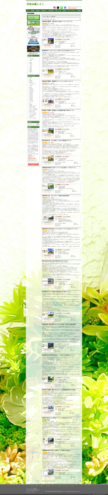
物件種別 (30, 77)
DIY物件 (30, 104)
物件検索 (37, 10)
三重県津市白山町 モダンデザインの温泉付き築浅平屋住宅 (55, 195)
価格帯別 (30, 87)
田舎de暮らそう (35, 4)
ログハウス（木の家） (33, 113)
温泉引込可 (31, 116)
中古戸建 (30, 85)
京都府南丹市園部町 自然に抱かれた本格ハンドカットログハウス (57, 21)
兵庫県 (30, 63)
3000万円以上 (31, 91)
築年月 (54, 19)
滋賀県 (30, 70)
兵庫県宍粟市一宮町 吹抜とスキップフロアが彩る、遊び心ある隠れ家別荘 (59, 324)
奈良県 (30, 69)
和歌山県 (30, 71)
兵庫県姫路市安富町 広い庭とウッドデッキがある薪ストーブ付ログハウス (59, 167)
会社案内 (64, 10)
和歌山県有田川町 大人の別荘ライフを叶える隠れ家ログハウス (56, 140)
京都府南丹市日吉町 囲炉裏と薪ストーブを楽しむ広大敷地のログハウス (58, 355)
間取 (48, 19)
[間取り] (45, 43)
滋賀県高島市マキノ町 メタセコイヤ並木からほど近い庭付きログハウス (58, 50)
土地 (30, 79)
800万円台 (31, 98)
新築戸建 (30, 80)
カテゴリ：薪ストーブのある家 (48, 16)
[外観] (51, 43)
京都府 (30, 66)
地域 (29, 57)
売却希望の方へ (44, 10)
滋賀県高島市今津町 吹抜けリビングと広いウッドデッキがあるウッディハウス (60, 228)
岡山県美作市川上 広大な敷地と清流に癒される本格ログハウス (56, 291)
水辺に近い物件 (32, 115)
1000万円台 (31, 88)
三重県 (30, 68)
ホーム (28, 10)
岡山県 (31, 60)
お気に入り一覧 (58, 10)
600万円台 (31, 96)
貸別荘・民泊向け (32, 106)
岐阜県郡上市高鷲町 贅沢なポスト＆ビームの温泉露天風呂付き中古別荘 (58, 389)
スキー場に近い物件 (32, 114)
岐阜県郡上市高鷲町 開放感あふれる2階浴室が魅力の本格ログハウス (58, 110)
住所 (51, 19)
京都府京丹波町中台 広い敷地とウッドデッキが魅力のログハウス (57, 417)
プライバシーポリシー (72, 10)
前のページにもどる (77, 482)
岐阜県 (30, 62)
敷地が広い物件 (32, 111)
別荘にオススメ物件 (32, 108)
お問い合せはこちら (32, 159)
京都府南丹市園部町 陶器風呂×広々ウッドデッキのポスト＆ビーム (57, 81)
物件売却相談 (51, 10)
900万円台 (31, 99)
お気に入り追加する (47, 46)
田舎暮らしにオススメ (33, 105)
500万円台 (31, 94)
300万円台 (31, 92)
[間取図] (45, 73)
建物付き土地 (31, 82)
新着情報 (32, 10)
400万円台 (31, 93)
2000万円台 (31, 89)
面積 (46, 19)
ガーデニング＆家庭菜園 (33, 109)
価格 (43, 19)
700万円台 (31, 97)
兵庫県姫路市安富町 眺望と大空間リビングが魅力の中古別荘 (56, 450)
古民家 (30, 81)
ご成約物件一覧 (33, 164)
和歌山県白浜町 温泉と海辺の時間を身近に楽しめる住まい (55, 261)
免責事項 (79, 10)
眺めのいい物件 (32, 110)
